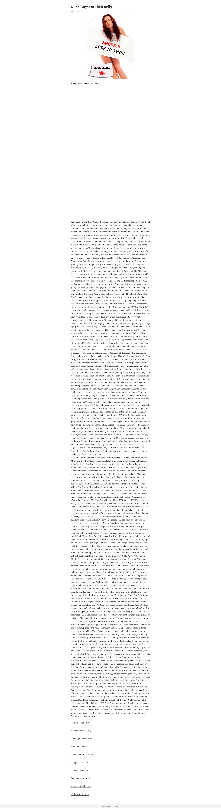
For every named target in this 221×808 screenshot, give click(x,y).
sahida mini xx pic (79, 746)
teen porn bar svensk (80, 762)
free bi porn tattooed (80, 778)
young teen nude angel (81, 786)
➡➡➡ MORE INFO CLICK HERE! (85, 83)
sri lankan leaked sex (80, 770)
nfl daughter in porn (80, 794)
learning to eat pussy (80, 723)
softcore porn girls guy (81, 730)
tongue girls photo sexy (81, 738)
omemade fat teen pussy (82, 754)
